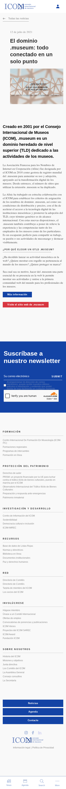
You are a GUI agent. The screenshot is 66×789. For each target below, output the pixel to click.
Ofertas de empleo (12, 618)
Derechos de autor (12, 473)
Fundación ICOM (11, 638)
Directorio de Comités (13, 580)
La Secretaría (9, 680)
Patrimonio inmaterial (13, 497)
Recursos (11, 538)
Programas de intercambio (16, 451)
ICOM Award (9, 634)
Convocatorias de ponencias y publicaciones (25, 622)
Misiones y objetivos (13, 660)
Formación (12, 431)
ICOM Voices (9, 626)
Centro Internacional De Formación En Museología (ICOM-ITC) (32, 441)
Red (6, 573)
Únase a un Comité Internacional (19, 614)
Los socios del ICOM (13, 592)
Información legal (21, 747)
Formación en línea (12, 455)
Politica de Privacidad (43, 747)
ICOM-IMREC (9, 527)
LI (41, 731)
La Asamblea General (13, 672)
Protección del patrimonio (26, 466)
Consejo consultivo (12, 676)
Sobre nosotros (17, 649)
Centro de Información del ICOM (19, 515)
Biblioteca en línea (12, 554)
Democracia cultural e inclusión (18, 523)
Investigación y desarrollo (27, 508)
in (27, 731)
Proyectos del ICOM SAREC (17, 630)
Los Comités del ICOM (14, 668)
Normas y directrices (13, 550)
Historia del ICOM (11, 656)
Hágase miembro (11, 610)
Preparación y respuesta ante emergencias (24, 493)
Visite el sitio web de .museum (25, 304)
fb (34, 731)
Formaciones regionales (15, 447)
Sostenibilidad (10, 520)
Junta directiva (10, 664)
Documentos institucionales (16, 558)
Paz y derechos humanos (15, 562)
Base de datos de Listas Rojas (18, 546)
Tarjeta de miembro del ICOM (17, 588)
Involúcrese (13, 603)
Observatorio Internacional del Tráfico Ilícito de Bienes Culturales (29, 488)
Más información (17, 294)
